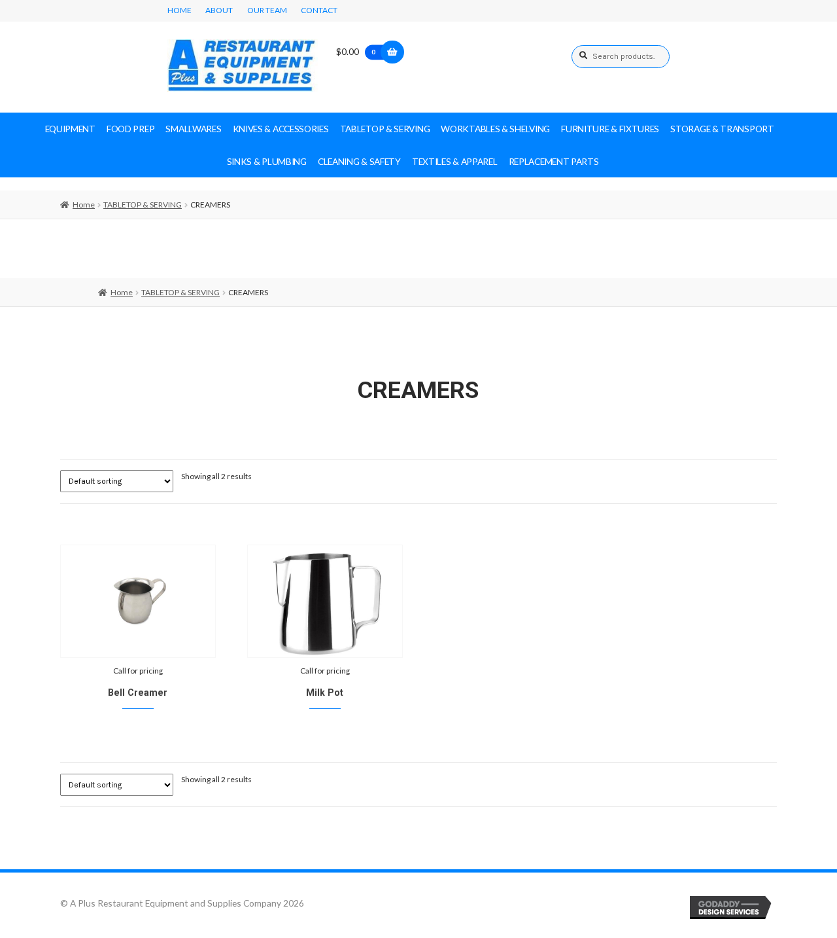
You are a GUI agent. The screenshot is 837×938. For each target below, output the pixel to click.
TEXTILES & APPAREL (455, 161)
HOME (179, 10)
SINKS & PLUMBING (267, 161)
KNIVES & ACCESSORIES (281, 128)
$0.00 (355, 51)
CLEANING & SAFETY (359, 161)
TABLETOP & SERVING (385, 128)
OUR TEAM (267, 10)
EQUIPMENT (70, 128)
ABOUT (219, 10)
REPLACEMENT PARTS (554, 161)
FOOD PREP (130, 128)
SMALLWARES (193, 128)
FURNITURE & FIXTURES (610, 128)
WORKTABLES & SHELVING (495, 128)
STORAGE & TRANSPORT (722, 128)
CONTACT (319, 10)
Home (84, 204)
